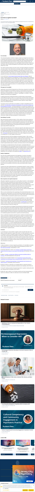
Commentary (16, 295)
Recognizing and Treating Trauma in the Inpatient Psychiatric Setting (25, 281)
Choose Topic (16, 3)
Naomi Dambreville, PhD (6, 431)
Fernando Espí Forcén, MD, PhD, (7, 325)
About (17, 461)
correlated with (23, 201)
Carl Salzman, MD (12, 379)
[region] (17, 488)
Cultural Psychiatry (10, 295)
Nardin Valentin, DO (5, 352)
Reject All (31, 490)
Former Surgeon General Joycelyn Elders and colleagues (18, 76)
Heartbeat (2, 280)
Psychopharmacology (4, 295)
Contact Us (17, 463)
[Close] (34, 485)
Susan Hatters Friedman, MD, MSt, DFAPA (18, 325)
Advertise (17, 462)
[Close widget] (33, 466)
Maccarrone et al (27, 151)
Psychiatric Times (3, 13)
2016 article (5, 133)
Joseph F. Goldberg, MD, (6, 379)
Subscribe (30, 289)
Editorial (17, 464)
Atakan (20, 151)
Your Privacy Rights (6, 490)
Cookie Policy (6, 488)
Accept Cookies (25, 490)
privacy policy (17, 291)
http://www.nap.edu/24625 (5, 247)
